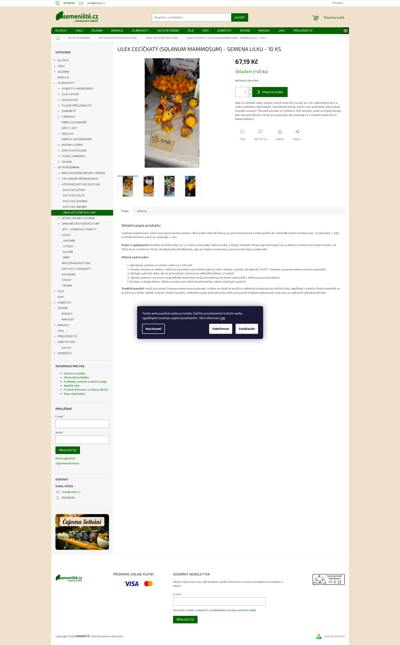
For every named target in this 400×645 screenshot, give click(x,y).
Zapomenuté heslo (67, 464)
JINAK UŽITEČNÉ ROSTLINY (79, 213)
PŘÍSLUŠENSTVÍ (67, 336)
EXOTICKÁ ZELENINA (75, 201)
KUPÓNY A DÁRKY (72, 145)
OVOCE (66, 235)
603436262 (68, 498)
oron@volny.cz (71, 492)
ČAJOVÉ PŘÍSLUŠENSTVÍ (76, 106)
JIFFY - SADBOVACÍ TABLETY (79, 229)
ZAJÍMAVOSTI (66, 83)
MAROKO (63, 325)
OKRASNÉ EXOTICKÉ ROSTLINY (81, 224)
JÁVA (61, 331)
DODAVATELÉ (70, 100)
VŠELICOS (68, 134)
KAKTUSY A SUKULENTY (76, 269)
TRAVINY (67, 286)
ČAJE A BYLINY (70, 94)
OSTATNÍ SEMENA (68, 167)
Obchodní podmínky (76, 377)
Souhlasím (247, 328)
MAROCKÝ (68, 319)
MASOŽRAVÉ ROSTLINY (76, 263)
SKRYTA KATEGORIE (74, 151)
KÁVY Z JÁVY (69, 128)
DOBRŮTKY (64, 303)
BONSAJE (63, 77)
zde (222, 318)
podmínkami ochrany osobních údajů (233, 610)
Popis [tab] (125, 211)
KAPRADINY (69, 274)
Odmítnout (220, 328)
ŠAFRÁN (67, 162)
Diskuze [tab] (142, 211)
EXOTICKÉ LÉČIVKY (74, 190)
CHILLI (61, 66)
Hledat (240, 17)
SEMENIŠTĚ (69, 111)
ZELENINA (63, 72)
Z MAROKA (68, 117)
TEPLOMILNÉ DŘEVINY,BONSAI (80, 179)
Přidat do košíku (272, 92)
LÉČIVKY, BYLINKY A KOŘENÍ (78, 218)
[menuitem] (61, 30)
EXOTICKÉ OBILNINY (75, 207)
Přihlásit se (68, 450)
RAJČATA (63, 60)
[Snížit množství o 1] (250, 94)
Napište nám (71, 386)
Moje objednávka (74, 394)
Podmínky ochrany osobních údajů (85, 382)
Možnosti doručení (246, 81)
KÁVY (61, 297)
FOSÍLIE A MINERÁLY (74, 156)
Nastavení (153, 328)
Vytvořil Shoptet (334, 636)
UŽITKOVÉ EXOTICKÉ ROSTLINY (81, 184)
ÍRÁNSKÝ (67, 314)
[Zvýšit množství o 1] (250, 89)
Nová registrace (65, 459)
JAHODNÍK (69, 241)
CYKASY (66, 280)
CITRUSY (68, 246)
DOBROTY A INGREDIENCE (77, 89)
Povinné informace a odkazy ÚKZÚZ (86, 390)
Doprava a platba (74, 373)
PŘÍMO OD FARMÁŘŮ (74, 122)
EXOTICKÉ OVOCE (74, 196)
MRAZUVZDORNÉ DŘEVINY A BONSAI (83, 173)
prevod (66, 348)
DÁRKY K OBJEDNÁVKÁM (77, 139)
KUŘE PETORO (67, 342)
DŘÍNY (66, 257)
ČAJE (61, 291)
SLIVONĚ (68, 252)
